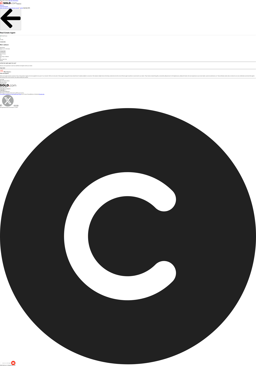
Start (25, 8)
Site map (5, 94)
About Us (19, 3)
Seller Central (3, 8)
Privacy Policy (18, 94)
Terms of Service (11, 94)
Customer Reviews (4, 6)
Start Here (3, 90)
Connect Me (3, 41)
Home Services (9, 8)
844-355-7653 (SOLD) (13, 0)
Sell (4, 68)
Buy (1, 68)
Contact (1, 94)
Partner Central (15, 8)
